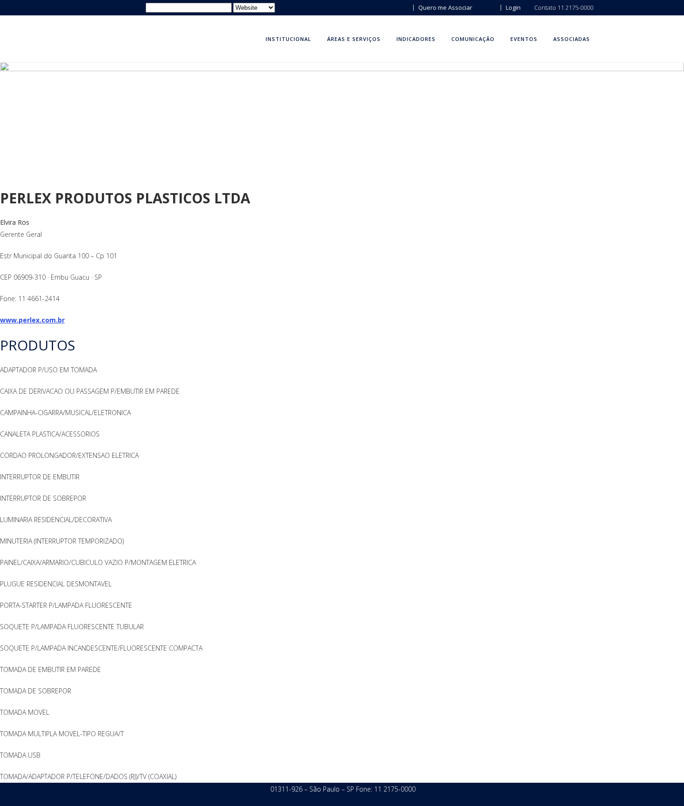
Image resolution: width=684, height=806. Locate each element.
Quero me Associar (444, 7)
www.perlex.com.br (32, 320)
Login (512, 7)
